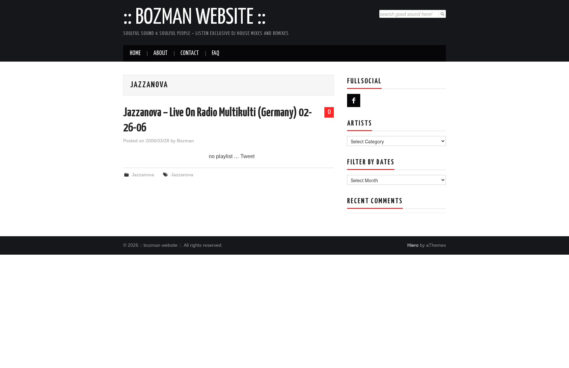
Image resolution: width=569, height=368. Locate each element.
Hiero (413, 245)
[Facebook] (353, 100)
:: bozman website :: (194, 17)
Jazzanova (143, 174)
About (160, 53)
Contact (189, 53)
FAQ (215, 53)
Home (135, 53)
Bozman (185, 140)
